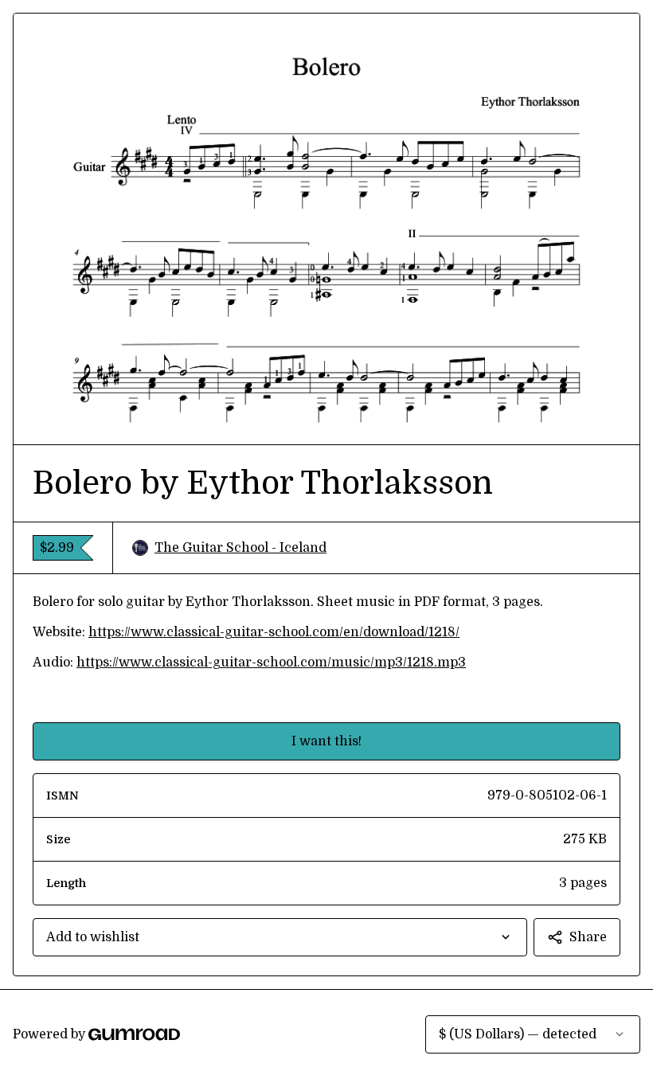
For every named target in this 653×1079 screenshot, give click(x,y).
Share (588, 937)
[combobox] (280, 937)
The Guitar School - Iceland (240, 548)
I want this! (326, 741)
